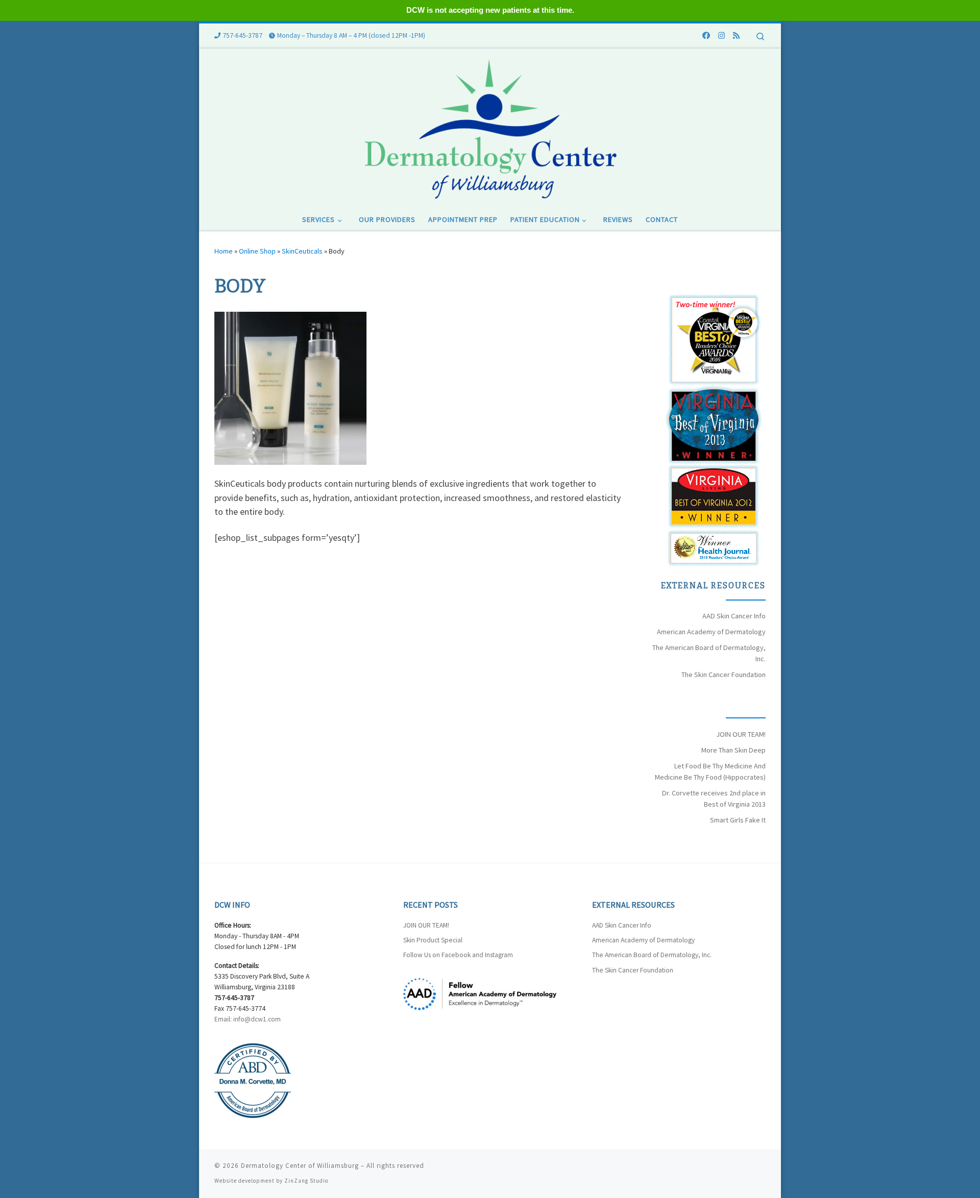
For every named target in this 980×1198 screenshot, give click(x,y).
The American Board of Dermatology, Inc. (652, 955)
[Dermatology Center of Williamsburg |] (490, 127)
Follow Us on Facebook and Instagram (458, 955)
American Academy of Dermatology (711, 631)
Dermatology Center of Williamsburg (300, 1165)
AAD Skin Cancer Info (734, 615)
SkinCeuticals (302, 251)
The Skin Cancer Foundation (723, 674)
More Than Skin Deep (733, 750)
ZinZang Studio (306, 1180)
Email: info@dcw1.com (247, 1019)
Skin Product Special (432, 940)
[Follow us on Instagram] (721, 35)
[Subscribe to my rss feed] (736, 35)
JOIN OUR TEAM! (741, 734)
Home (223, 251)
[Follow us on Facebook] (706, 35)
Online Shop (257, 251)
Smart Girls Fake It (738, 820)
